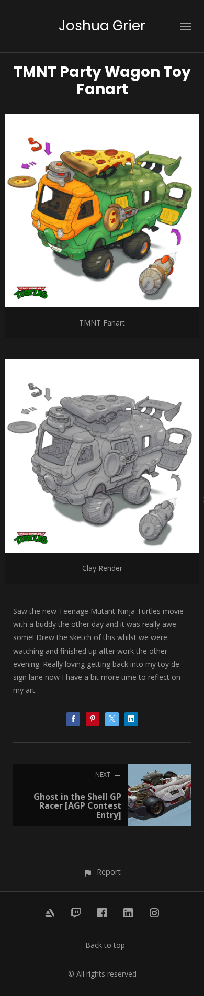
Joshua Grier (102, 25)
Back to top (105, 945)
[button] (101, 871)
